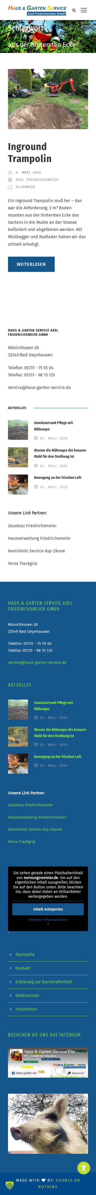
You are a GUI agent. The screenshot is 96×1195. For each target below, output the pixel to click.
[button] (9, 1185)
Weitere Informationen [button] (48, 920)
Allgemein (25, 187)
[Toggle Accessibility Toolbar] (84, 1168)
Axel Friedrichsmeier (37, 180)
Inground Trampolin (30, 152)
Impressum (26, 1009)
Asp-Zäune (55, 550)
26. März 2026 (53, 438)
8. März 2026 (28, 172)
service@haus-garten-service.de (39, 387)
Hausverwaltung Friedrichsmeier (39, 538)
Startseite (25, 954)
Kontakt (22, 968)
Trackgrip (28, 563)
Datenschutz (27, 995)
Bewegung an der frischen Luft (57, 477)
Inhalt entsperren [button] (48, 909)
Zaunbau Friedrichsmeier (32, 525)
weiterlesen (31, 264)
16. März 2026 (53, 487)
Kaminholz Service (26, 550)
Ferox (13, 563)
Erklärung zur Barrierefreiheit (43, 981)
